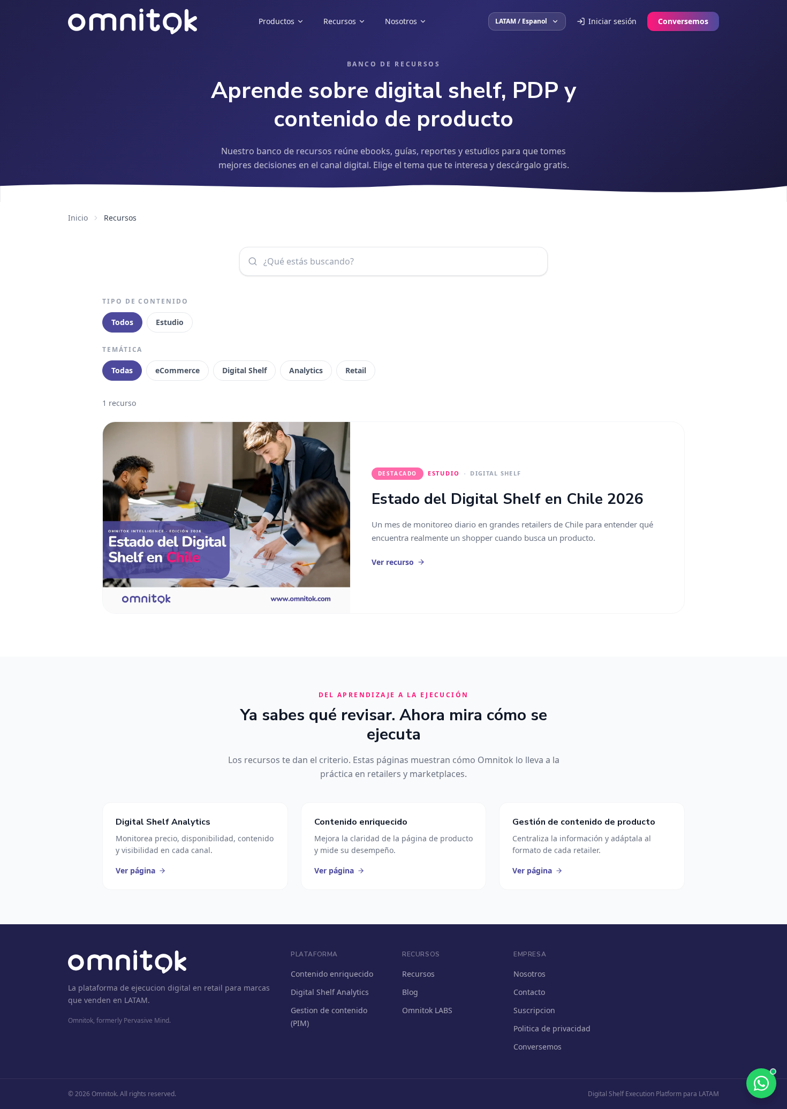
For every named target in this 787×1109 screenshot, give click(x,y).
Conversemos (683, 21)
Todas (122, 370)
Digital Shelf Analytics (330, 992)
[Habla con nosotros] (761, 1083)
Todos (122, 322)
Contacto (529, 992)
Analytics (306, 370)
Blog (410, 992)
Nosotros (401, 21)
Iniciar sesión (612, 21)
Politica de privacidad (552, 1028)
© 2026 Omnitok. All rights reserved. (122, 1094)
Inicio (78, 218)
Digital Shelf (244, 370)
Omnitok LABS (427, 1010)
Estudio (170, 322)
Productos (276, 21)
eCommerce (177, 370)
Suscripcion (534, 1010)
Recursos (339, 21)
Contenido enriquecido (332, 974)
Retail (355, 370)
